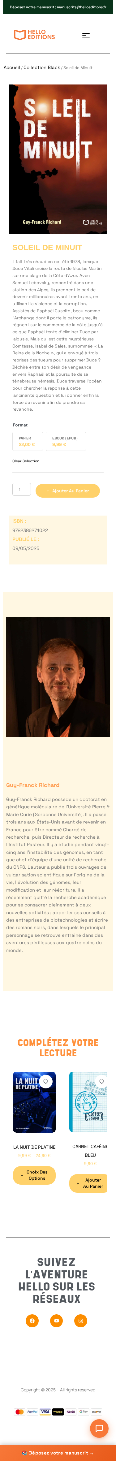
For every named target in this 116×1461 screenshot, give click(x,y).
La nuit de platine (34, 1147)
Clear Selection (25, 461)
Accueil (12, 67)
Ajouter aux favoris (46, 1081)
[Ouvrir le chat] (99, 1428)
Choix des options (37, 1175)
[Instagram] (80, 1320)
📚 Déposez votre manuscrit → (58, 1453)
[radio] (27, 441)
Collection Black (42, 67)
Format (20, 425)
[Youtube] (56, 1320)
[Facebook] (32, 1320)
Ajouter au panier (70, 491)
